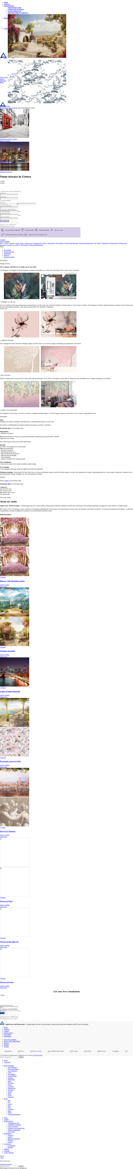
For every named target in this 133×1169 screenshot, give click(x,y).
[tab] (68, 250)
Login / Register (9, 1152)
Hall (9, 1106)
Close (2, 1158)
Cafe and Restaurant (14, 1114)
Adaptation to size (14, 7)
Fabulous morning (7, 651)
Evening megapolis (6, 172)
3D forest (11, 1083)
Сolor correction (14, 11)
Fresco (22, 243)
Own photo (7, 1034)
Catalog (6, 1031)
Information (7, 1036)
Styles (9, 1095)
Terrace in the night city (9, 942)
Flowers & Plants (13, 1069)
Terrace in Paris (6, 901)
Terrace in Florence (7, 831)
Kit (9, 1102)
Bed (9, 1100)
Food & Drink (12, 1076)
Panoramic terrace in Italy (10, 761)
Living (10, 1104)
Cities (17, 243)
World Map (11, 1079)
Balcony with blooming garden (12, 581)
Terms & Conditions (10, 1039)
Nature (10, 1092)
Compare (7, 1151)
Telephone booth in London (8, 139)
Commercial (11, 1146)
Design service (8, 1033)
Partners (6, 1045)
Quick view (3, 586)
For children (11, 1074)
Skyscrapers (59, 243)
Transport (11, 1097)
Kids (9, 1107)
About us (7, 1029)
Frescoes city (16, 108)
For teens (10, 1090)
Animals (10, 1078)
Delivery (6, 1043)
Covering (11, 1086)
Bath (9, 1111)
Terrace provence (7, 982)
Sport (9, 1093)
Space (9, 1081)
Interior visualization (14, 1130)
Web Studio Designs (37, 1055)
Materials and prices (14, 1139)
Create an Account (5, 1164)
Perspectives (8, 108)
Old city (44, 243)
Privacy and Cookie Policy (12, 1041)
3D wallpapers (12, 1067)
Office (10, 1113)
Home (2, 108)
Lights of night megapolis (10, 691)
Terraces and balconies (71, 243)
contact (6, 480)
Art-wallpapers (12, 1071)
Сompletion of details (16, 9)
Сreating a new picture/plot (18, 13)
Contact (6, 1046)
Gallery (10, 1137)
